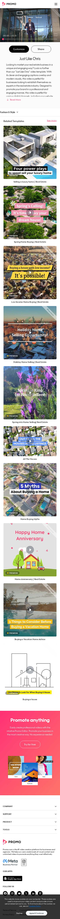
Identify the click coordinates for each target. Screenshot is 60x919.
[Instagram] (24, 862)
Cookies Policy (35, 906)
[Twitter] (26, 893)
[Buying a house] (30, 670)
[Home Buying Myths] (30, 489)
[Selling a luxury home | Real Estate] (30, 152)
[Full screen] (56, 34)
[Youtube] (19, 893)
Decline (19, 913)
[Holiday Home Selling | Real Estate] (30, 332)
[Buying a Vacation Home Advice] (30, 610)
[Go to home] (10, 4)
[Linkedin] (33, 893)
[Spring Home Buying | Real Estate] (30, 212)
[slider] (3, 39)
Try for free (30, 744)
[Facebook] (10, 862)
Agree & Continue (36, 913)
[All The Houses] (30, 441)
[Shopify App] (30, 878)
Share (41, 49)
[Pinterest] (40, 893)
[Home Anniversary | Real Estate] (30, 549)
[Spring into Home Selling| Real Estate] (30, 392)
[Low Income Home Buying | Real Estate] (30, 272)
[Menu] (56, 4)
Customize (19, 49)
